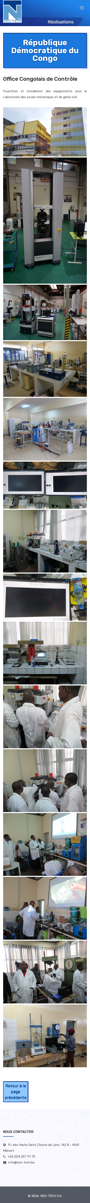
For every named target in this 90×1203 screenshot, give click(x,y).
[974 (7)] (45, 716)
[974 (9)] (45, 844)
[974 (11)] (45, 972)
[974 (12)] (45, 1035)
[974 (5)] (45, 485)
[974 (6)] (45, 597)
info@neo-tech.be (21, 1162)
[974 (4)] (45, 429)
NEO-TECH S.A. (51, 1196)
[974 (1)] (45, 132)
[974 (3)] (45, 369)
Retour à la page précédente (16, 1091)
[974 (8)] (45, 780)
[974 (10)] (45, 908)
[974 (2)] (45, 312)
